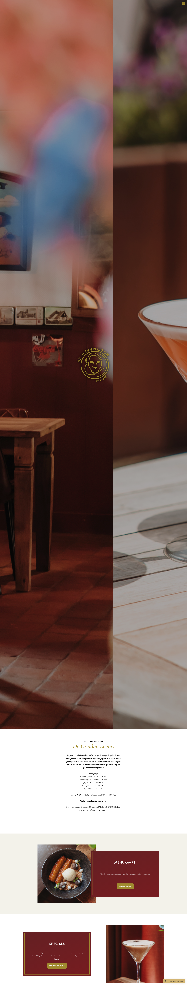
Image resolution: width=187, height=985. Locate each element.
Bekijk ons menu (125, 896)
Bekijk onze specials (57, 975)
